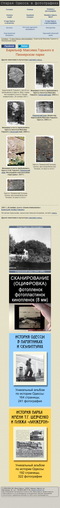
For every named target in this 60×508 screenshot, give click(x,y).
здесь (54, 213)
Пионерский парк (40, 116)
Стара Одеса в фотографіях (51, 22)
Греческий (14, 132)
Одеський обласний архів (50, 34)
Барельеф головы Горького (12, 210)
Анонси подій (9, 16)
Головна (9, 10)
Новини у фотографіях (50, 10)
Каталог (9, 28)
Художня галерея (30, 16)
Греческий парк (44, 95)
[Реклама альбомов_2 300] (30, 481)
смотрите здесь (35, 60)
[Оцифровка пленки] (30, 330)
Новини (30, 10)
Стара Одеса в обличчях (9, 22)
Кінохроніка (50, 28)
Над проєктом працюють (9, 34)
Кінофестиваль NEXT (50, 16)
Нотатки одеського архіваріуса (30, 28)
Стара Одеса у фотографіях (30, 227)
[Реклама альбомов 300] (30, 406)
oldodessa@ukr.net (37, 490)
